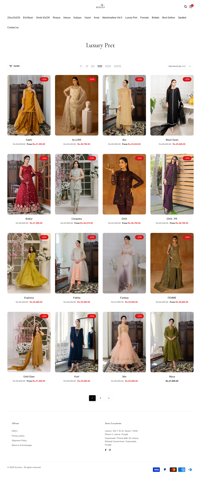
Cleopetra (77, 219)
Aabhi (29, 140)
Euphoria (29, 298)
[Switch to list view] (81, 66)
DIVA (124, 219)
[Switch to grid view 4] (100, 66)
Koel (76, 376)
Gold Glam (29, 376)
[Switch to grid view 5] (108, 66)
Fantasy (124, 298)
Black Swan (172, 140)
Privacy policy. (18, 436)
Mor (124, 376)
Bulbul (29, 219)
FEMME (172, 298)
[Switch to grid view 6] (117, 66)
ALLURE (76, 140)
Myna (172, 376)
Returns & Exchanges (22, 445)
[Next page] (109, 398)
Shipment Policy (19, 440)
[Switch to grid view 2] (87, 66)
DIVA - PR (172, 219)
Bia (124, 140)
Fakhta (76, 298)
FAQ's (14, 431)
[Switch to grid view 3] (92, 66)
